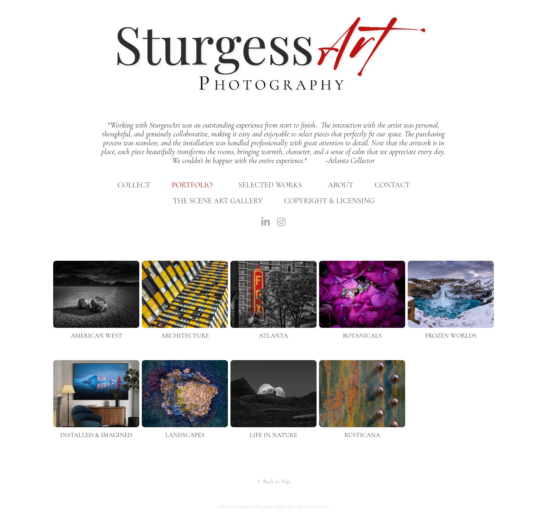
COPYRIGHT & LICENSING (329, 200)
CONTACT (392, 185)
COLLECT (133, 185)
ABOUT (340, 185)
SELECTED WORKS (270, 185)
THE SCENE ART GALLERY (218, 200)
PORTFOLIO (192, 185)
